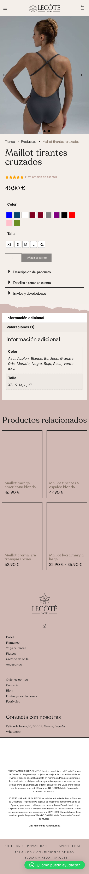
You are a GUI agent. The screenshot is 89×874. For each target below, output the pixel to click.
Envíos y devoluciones (29, 293)
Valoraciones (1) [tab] (20, 327)
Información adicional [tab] (25, 318)
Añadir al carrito (37, 258)
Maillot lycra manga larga (66, 557)
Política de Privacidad (26, 846)
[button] (4, 75)
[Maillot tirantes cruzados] (44, 75)
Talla (11, 234)
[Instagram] (44, 626)
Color (12, 204)
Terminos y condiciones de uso (44, 852)
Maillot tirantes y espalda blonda (64, 485)
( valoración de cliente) (41, 177)
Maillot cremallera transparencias (20, 557)
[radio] (9, 215)
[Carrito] (82, 7)
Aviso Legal (70, 846)
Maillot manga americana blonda (20, 485)
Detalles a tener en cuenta (32, 283)
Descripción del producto (32, 272)
